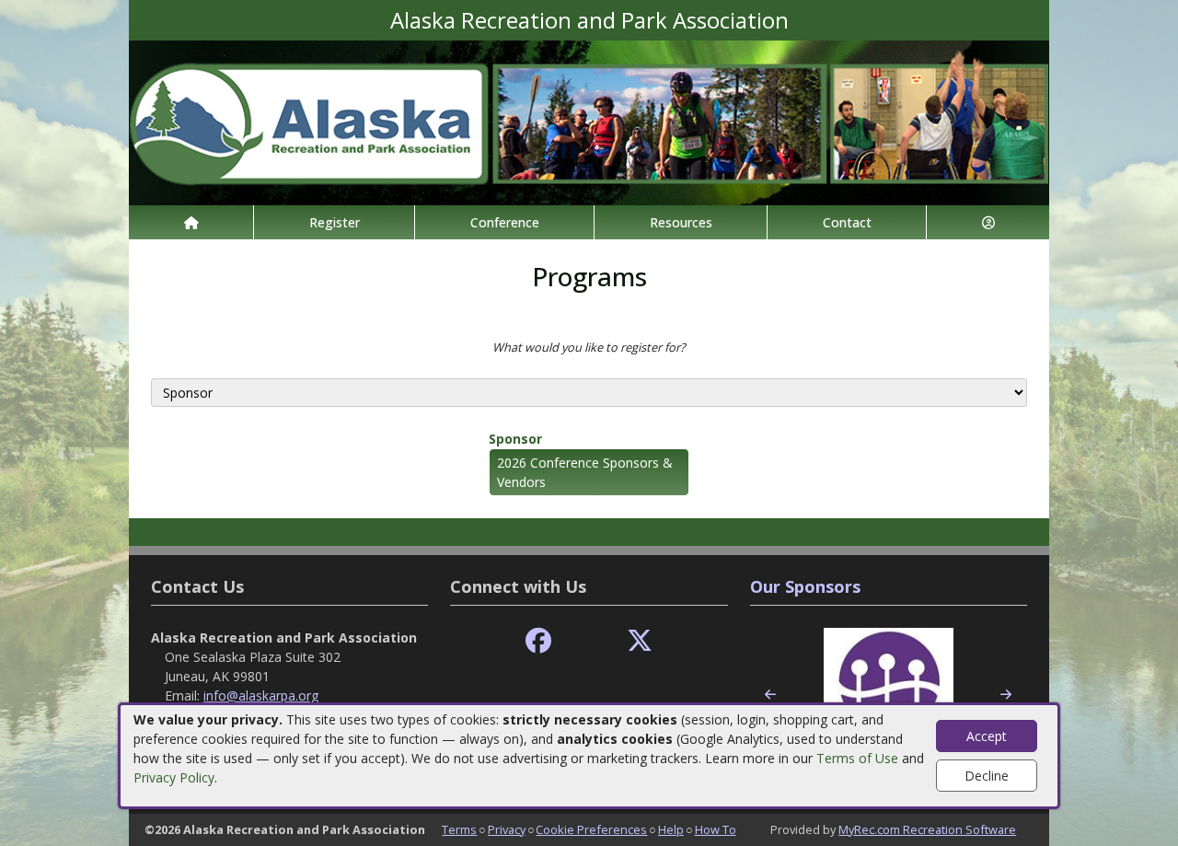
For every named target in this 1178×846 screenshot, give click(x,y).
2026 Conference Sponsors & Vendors (585, 472)
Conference (504, 222)
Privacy (506, 829)
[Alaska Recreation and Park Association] (589, 121)
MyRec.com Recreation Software (927, 829)
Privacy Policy (173, 777)
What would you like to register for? (589, 347)
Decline (986, 775)
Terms (459, 829)
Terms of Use (857, 758)
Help (671, 829)
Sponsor (515, 438)
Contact (847, 222)
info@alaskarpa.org (260, 695)
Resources (681, 222)
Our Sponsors (805, 586)
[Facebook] (538, 641)
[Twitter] (640, 641)
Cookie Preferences (591, 829)
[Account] (988, 222)
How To (715, 829)
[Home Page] (191, 222)
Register (334, 222)
